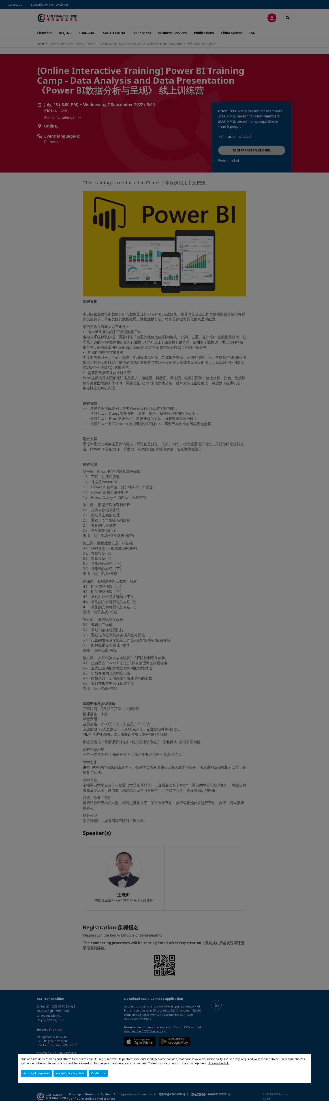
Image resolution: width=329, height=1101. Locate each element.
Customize (98, 1073)
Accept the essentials (70, 1073)
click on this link (218, 1063)
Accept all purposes (36, 1073)
